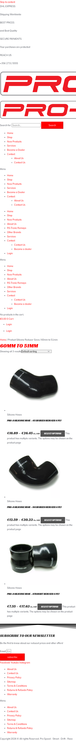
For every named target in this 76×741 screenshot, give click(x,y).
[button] (38, 169)
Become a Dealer (16, 149)
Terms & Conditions (17, 685)
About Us (19, 158)
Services (11, 145)
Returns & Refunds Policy (20, 690)
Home (10, 133)
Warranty (12, 694)
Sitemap (11, 681)
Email (3, 651)
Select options (52, 433)
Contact (11, 154)
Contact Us (19, 162)
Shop (9, 137)
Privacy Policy (14, 677)
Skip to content (7, 2)
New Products (14, 141)
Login (10, 253)
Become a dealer (23, 249)
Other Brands (14, 232)
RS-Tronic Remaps (16, 228)
